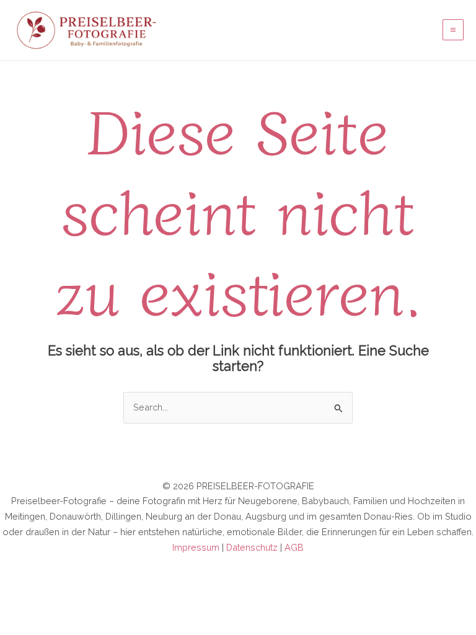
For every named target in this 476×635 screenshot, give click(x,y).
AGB (294, 547)
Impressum (195, 547)
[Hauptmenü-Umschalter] (453, 29)
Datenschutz (252, 547)
